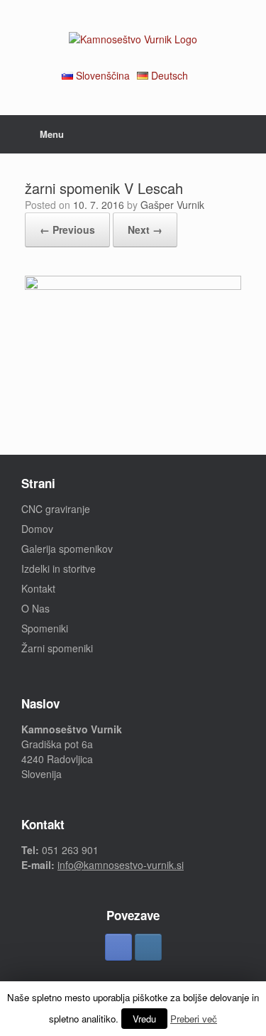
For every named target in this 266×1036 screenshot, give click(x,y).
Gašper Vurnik (172, 205)
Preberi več (193, 1018)
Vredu (144, 1018)
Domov (37, 529)
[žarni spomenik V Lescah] (133, 286)
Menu (52, 134)
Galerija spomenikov (67, 548)
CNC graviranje (55, 509)
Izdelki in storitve (58, 568)
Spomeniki (44, 628)
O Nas (35, 608)
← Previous (67, 229)
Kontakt (38, 588)
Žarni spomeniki (57, 648)
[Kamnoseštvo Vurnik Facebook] (118, 947)
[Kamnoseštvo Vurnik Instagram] (148, 947)
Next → (145, 229)
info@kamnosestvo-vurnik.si (120, 865)
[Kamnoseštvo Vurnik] (133, 39)
